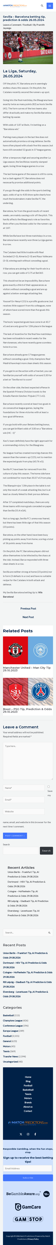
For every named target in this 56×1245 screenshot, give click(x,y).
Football (27, 24)
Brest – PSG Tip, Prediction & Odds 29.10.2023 (27, 710)
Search (6, 844)
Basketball (8, 1015)
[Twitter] (21, 1134)
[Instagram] (28, 1134)
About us (28, 1106)
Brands (28, 1102)
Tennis (6, 1051)
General (7, 1041)
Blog (28, 1081)
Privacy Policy (33, 1239)
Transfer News (10, 1056)
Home (28, 1077)
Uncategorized (10, 1061)
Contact (28, 1111)
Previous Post (28, 608)
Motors (7, 1046)
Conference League (13, 1025)
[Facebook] (35, 1134)
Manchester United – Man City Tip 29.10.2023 (27, 669)
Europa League (10, 1030)
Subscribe (28, 1178)
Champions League (12, 1020)
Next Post (28, 617)
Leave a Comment (12, 24)
